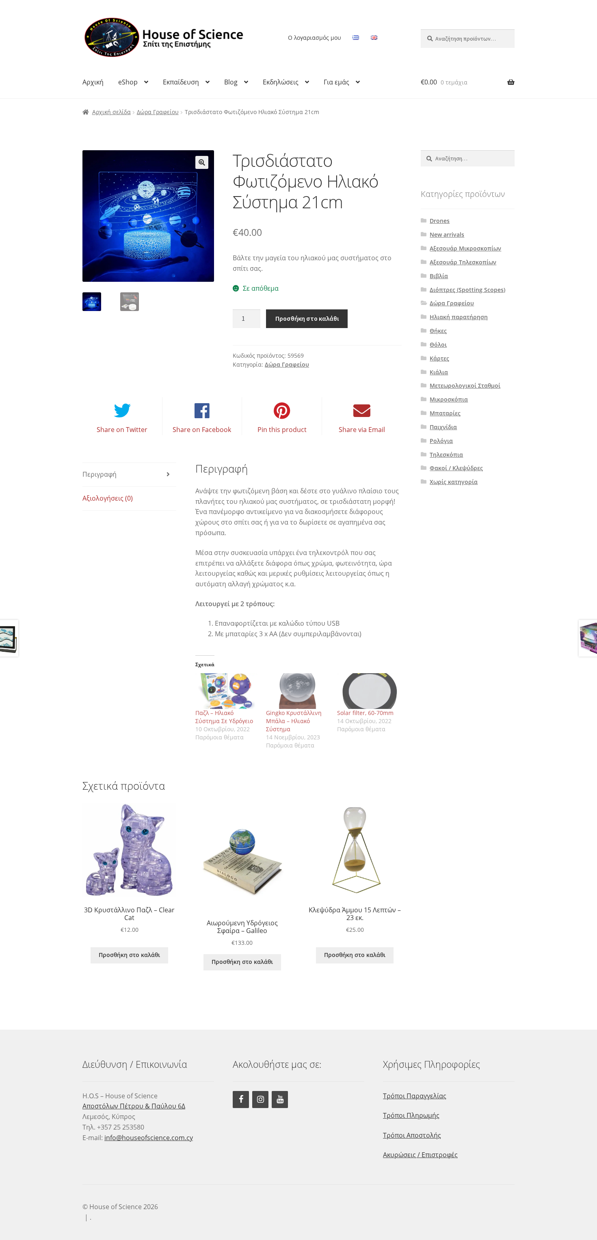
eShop (128, 82)
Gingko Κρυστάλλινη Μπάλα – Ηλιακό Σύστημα (294, 721)
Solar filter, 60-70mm (365, 713)
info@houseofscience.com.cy (148, 1137)
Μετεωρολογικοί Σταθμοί (465, 385)
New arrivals (447, 234)
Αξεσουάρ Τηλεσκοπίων (463, 262)
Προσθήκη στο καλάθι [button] (129, 955)
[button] (201, 162)
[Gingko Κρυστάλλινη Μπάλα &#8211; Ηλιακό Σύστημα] (297, 691)
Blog (231, 82)
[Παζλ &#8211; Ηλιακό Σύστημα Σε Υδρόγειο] (226, 691)
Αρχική (93, 82)
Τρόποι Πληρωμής (411, 1115)
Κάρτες (439, 358)
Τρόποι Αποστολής (412, 1135)
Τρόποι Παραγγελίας (414, 1095)
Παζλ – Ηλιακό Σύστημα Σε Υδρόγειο (224, 717)
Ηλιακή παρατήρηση (459, 317)
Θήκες (438, 331)
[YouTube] (280, 1099)
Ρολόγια (441, 441)
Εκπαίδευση (181, 82)
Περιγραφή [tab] (99, 474)
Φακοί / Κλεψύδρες (456, 468)
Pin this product (282, 429)
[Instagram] (260, 1099)
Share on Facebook (202, 429)
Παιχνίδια (443, 427)
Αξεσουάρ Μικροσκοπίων (465, 248)
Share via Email (362, 429)
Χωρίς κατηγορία (454, 482)
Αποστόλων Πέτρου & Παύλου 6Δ (133, 1106)
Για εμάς (336, 82)
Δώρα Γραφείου (158, 112)
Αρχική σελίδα (111, 112)
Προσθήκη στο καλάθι (307, 318)
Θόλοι (438, 344)
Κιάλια (439, 372)
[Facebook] (241, 1099)
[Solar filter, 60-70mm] (368, 691)
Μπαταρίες (445, 413)
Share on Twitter (122, 429)
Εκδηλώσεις (280, 82)
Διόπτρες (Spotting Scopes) (467, 290)
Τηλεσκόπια (446, 454)
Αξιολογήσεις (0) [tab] (107, 498)
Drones (440, 221)
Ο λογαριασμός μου (314, 37)
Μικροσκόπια (449, 399)
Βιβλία (439, 276)
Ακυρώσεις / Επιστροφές (420, 1154)
